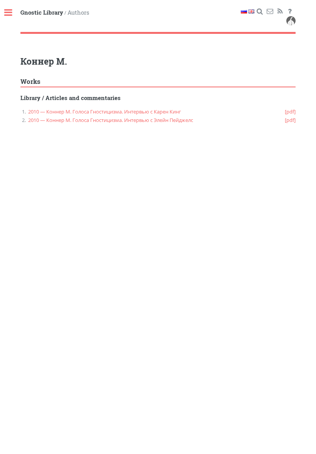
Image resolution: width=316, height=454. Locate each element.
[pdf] (290, 111)
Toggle (12, 13)
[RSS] (280, 11)
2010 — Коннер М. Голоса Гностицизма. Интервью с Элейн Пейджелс (110, 120)
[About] (290, 11)
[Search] (259, 11)
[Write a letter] (270, 11)
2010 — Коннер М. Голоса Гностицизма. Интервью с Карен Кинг (104, 111)
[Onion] (291, 21)
